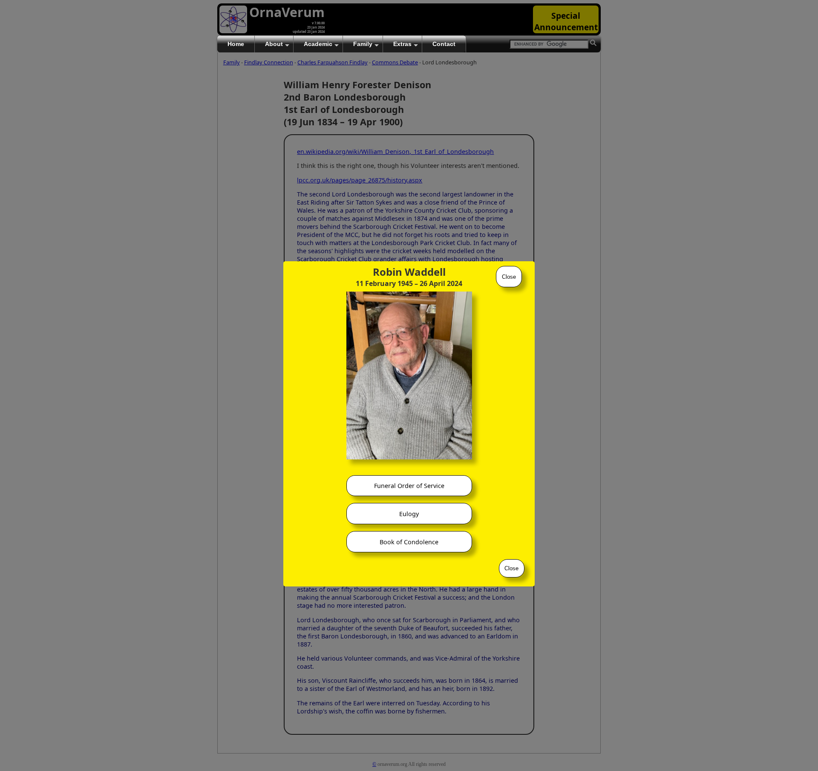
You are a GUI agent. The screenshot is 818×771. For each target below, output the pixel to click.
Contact (443, 43)
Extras (402, 43)
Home (236, 43)
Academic (318, 43)
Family (362, 43)
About (274, 43)
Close (509, 277)
